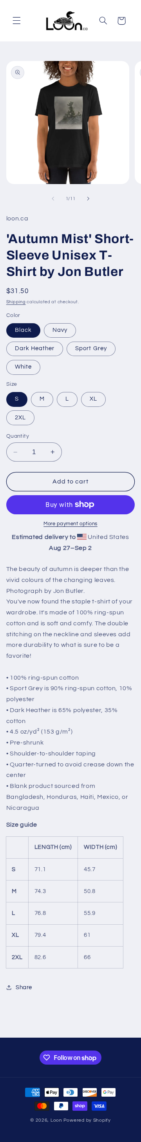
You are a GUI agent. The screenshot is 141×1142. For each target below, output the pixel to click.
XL (93, 399)
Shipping (16, 302)
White (23, 367)
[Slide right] (88, 198)
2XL (20, 418)
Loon (56, 1120)
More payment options (70, 523)
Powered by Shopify (87, 1120)
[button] (16, 21)
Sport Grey (91, 348)
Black (23, 330)
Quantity (17, 436)
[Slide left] (52, 198)
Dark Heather (35, 348)
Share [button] (24, 987)
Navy (59, 330)
